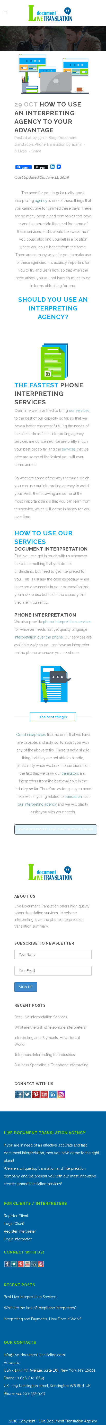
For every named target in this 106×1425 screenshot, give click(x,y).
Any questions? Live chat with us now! (55, 829)
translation (73, 797)
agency (41, 201)
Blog (53, 138)
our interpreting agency (37, 804)
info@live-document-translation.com (34, 1355)
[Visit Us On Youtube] (44, 1097)
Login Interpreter (18, 1239)
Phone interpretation (45, 615)
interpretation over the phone (38, 637)
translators (70, 773)
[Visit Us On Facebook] (18, 1097)
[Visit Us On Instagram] (61, 1097)
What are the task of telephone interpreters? (50, 1027)
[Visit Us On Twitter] (27, 1097)
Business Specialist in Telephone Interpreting (51, 1065)
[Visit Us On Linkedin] (52, 1097)
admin (77, 144)
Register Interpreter (20, 1231)
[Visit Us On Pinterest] (35, 1097)
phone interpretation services (67, 622)
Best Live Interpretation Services (40, 1017)
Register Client (16, 1216)
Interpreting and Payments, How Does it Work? (42, 1319)
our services (79, 410)
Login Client (14, 1224)
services (30, 402)
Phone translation (50, 144)
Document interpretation (51, 549)
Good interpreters (31, 735)
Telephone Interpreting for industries (44, 1055)
